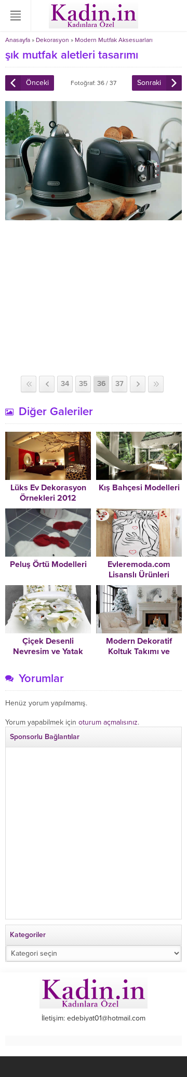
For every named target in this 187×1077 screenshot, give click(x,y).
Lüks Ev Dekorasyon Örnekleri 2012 (48, 493)
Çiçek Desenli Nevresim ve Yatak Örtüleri (48, 651)
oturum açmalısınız (108, 722)
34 (65, 383)
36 (101, 383)
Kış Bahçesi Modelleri (139, 488)
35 (83, 383)
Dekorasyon (52, 40)
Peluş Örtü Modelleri (48, 564)
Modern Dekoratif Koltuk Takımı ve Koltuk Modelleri (139, 651)
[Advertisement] (93, 298)
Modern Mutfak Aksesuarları (114, 40)
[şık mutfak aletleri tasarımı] (93, 215)
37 (119, 383)
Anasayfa (17, 40)
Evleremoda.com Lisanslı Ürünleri (139, 569)
